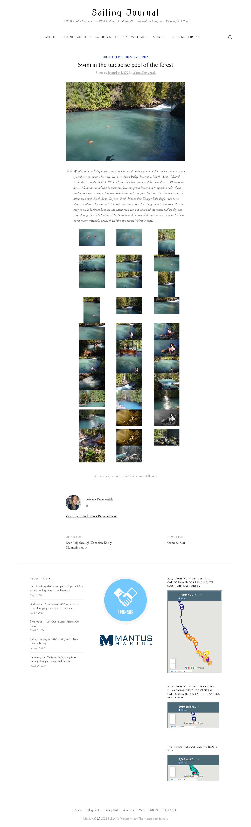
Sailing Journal (125, 12)
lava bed (104, 476)
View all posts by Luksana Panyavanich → (91, 516)
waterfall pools (148, 476)
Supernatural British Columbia (125, 57)
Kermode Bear (175, 543)
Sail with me (134, 37)
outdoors (116, 476)
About (50, 37)
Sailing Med (105, 37)
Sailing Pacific (74, 37)
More (157, 37)
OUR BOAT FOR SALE (185, 37)
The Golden (130, 476)
